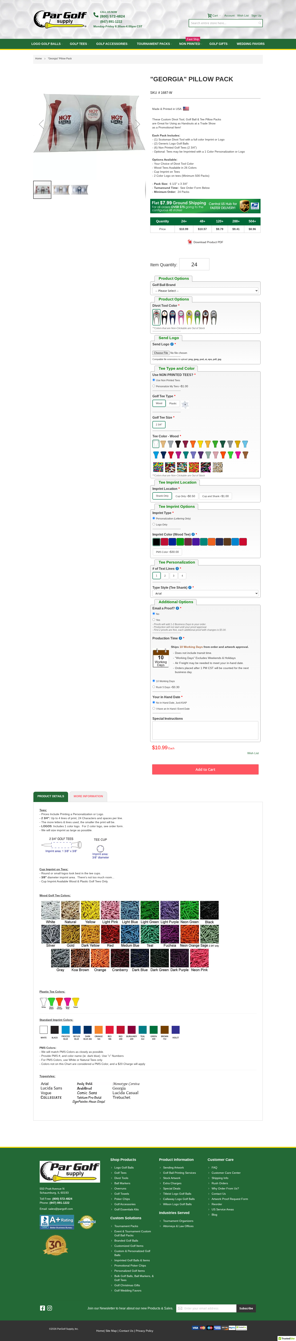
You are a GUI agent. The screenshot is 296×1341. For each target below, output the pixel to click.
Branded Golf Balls (126, 1240)
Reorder (217, 1204)
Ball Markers (122, 1183)
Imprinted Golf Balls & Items (132, 1260)
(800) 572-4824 (112, 16)
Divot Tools (121, 1178)
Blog (214, 1214)
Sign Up (256, 15)
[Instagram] (49, 1308)
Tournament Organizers (178, 1220)
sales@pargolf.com (60, 1208)
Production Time (165, 638)
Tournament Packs (126, 1226)
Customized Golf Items (128, 1245)
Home (100, 1330)
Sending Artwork (173, 1167)
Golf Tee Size (162, 417)
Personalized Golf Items (129, 1270)
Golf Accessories (125, 1204)
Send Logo (160, 344)
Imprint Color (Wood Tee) (171, 534)
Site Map (111, 1330)
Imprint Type (161, 513)
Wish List (243, 15)
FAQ (214, 1167)
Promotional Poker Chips (130, 1265)
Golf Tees (120, 1172)
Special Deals (171, 1188)
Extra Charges (172, 1183)
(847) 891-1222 (111, 21)
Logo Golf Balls (124, 1167)
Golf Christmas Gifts (127, 1285)
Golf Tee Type (162, 396)
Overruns (120, 1188)
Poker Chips (122, 1199)
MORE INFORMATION (88, 796)
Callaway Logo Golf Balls (179, 1199)
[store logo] (60, 19)
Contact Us (219, 1193)
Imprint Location (164, 488)
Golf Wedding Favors (127, 1290)
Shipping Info (220, 1178)
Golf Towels (121, 1193)
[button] (41, 124)
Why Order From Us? (225, 1188)
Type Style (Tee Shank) (169, 587)
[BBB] (57, 1216)
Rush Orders (220, 1183)
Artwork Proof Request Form (230, 1199)
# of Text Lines (163, 568)
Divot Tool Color (164, 305)
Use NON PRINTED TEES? (172, 375)
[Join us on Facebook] (43, 1308)
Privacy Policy (144, 1330)
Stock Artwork (171, 1178)
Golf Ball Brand (164, 285)
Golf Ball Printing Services (179, 1172)
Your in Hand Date (166, 697)
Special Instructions (167, 718)
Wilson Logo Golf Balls (177, 1204)
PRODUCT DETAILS (50, 796)
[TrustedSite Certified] (241, 1327)
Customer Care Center (226, 1172)
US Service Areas (223, 1209)
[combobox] (226, 23)
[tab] (50, 797)
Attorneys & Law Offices (178, 1226)
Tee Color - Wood (165, 436)
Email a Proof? (163, 608)
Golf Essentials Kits (126, 1209)
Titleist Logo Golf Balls (177, 1193)
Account (229, 15)
